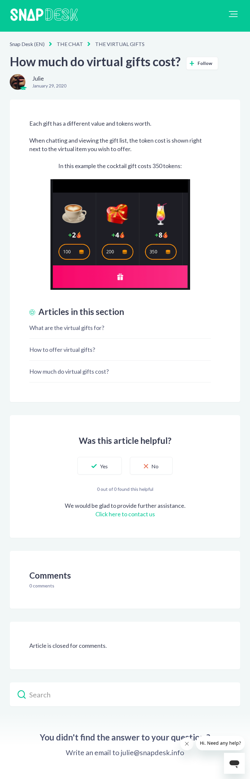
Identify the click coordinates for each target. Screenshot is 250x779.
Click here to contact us (125, 514)
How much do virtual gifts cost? (69, 371)
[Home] (44, 15)
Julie (38, 78)
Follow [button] (205, 63)
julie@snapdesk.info (152, 752)
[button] (233, 14)
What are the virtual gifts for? (66, 327)
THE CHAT (70, 44)
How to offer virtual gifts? (62, 349)
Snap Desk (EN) (27, 44)
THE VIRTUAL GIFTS (120, 44)
